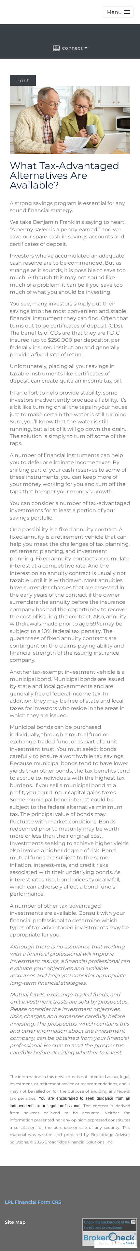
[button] (118, 12)
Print (22, 80)
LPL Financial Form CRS (33, 1202)
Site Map (15, 1222)
